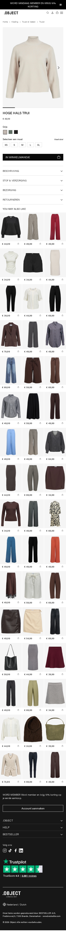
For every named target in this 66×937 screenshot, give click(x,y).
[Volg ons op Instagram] (5, 850)
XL (38, 144)
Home (5, 21)
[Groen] (10, 132)
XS (6, 144)
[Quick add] (18, 243)
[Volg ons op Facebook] (16, 850)
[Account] (52, 13)
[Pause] (60, 4)
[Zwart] (16, 132)
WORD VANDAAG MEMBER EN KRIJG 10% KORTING (33, 4)
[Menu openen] (61, 12)
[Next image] (59, 68)
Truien (42, 21)
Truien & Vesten (29, 21)
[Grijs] (5, 132)
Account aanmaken (33, 808)
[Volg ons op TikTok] (10, 850)
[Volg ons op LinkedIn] (21, 850)
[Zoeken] (48, 13)
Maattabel (58, 139)
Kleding (15, 21)
